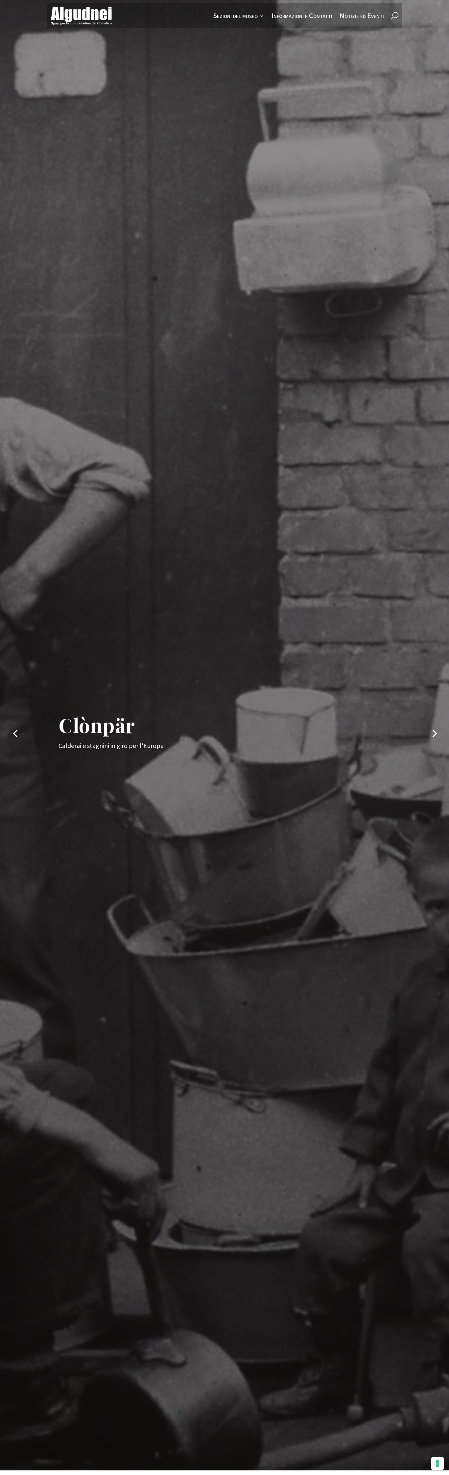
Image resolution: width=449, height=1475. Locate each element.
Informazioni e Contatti (302, 16)
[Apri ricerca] (394, 15)
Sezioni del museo (235, 16)
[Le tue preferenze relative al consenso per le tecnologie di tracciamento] (437, 1463)
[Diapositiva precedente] (15, 733)
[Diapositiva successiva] (434, 733)
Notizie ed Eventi (362, 16)
